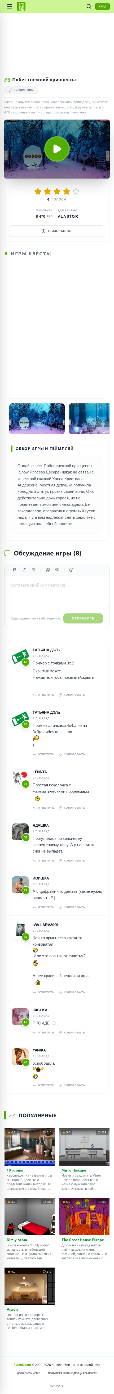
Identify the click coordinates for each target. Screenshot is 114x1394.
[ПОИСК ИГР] (89, 6)
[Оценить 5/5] (76, 191)
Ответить (46, 694)
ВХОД (102, 6)
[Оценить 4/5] (66, 191)
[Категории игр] (9, 6)
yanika (39, 1050)
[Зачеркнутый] (33, 569)
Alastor (68, 216)
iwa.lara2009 (45, 925)
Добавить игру (28, 1373)
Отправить (83, 618)
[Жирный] (14, 569)
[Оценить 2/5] (47, 191)
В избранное (60, 231)
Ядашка (41, 825)
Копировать (74, 694)
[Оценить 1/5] (38, 191)
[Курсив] (24, 569)
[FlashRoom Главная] (21, 6)
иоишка (41, 878)
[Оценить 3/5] (57, 191)
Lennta (40, 772)
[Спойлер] (57, 569)
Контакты (57, 1385)
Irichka (40, 1010)
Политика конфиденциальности (72, 1373)
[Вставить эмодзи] (71, 569)
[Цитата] (47, 569)
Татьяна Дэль (46, 650)
